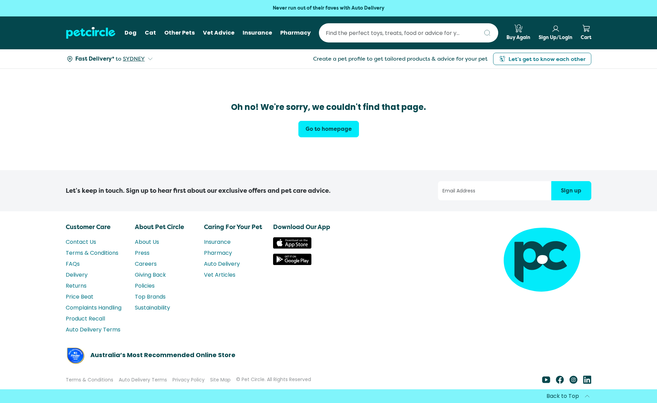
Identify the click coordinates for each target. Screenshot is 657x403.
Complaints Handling (93, 308)
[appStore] (292, 247)
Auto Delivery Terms (93, 329)
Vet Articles (219, 275)
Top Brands (150, 297)
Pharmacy (218, 253)
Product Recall (85, 319)
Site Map (220, 379)
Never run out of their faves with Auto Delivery (328, 8)
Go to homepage (329, 129)
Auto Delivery (222, 264)
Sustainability (152, 308)
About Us (147, 242)
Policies (145, 286)
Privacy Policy (188, 379)
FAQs (73, 264)
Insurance (217, 242)
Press (142, 253)
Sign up (571, 190)
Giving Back (150, 275)
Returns (76, 286)
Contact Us (81, 242)
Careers (146, 264)
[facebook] (560, 382)
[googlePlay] (292, 263)
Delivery (77, 275)
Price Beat (79, 297)
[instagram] (573, 382)
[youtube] (546, 382)
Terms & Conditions (92, 253)
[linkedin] (587, 382)
